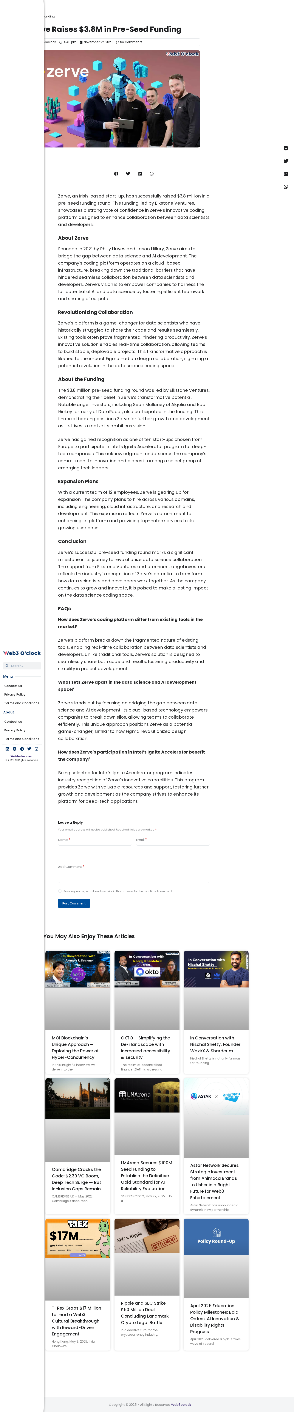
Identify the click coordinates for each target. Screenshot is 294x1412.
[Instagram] (36, 749)
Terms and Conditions (21, 703)
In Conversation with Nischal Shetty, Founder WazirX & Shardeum (215, 1044)
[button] (116, 174)
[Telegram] (22, 749)
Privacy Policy (14, 694)
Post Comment (74, 903)
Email (141, 839)
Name (64, 839)
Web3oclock (181, 1404)
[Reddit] (15, 749)
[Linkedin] (7, 749)
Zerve (64, 552)
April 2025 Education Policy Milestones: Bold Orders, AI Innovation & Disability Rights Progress (214, 1319)
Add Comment (71, 866)
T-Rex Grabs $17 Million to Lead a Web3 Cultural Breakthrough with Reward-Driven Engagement (76, 1321)
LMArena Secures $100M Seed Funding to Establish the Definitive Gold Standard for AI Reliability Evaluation (146, 1176)
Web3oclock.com (22, 756)
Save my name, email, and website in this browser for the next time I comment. (118, 891)
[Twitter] (29, 749)
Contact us (13, 686)
